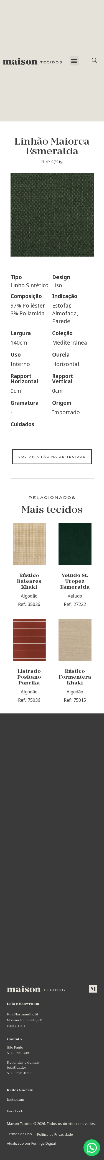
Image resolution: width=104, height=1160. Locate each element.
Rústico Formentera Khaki (75, 677)
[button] (74, 60)
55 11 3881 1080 (18, 1053)
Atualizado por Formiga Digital (31, 1143)
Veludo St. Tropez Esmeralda (75, 581)
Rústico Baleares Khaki (29, 581)
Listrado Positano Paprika (29, 677)
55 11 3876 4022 (19, 1073)
